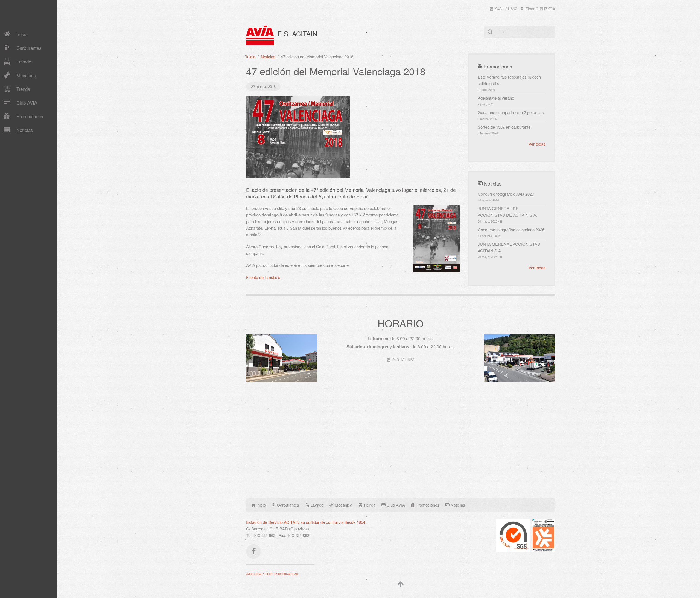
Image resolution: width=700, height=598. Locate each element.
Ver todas (537, 144)
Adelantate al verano (496, 100)
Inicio (21, 34)
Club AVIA (26, 102)
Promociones (29, 116)
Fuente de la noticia (263, 277)
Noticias (24, 129)
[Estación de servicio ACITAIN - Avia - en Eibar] (281, 357)
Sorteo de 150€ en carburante (504, 129)
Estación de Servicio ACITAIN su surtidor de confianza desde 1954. (306, 522)
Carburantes (29, 47)
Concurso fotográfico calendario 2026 (511, 232)
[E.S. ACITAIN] (260, 35)
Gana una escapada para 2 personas (511, 115)
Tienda (23, 88)
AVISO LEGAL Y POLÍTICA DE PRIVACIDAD (272, 574)
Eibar (539, 8)
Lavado (23, 61)
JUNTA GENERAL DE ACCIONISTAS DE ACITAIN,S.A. (507, 214)
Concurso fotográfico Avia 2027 (506, 196)
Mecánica (26, 75)
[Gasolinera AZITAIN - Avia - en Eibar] (519, 357)
